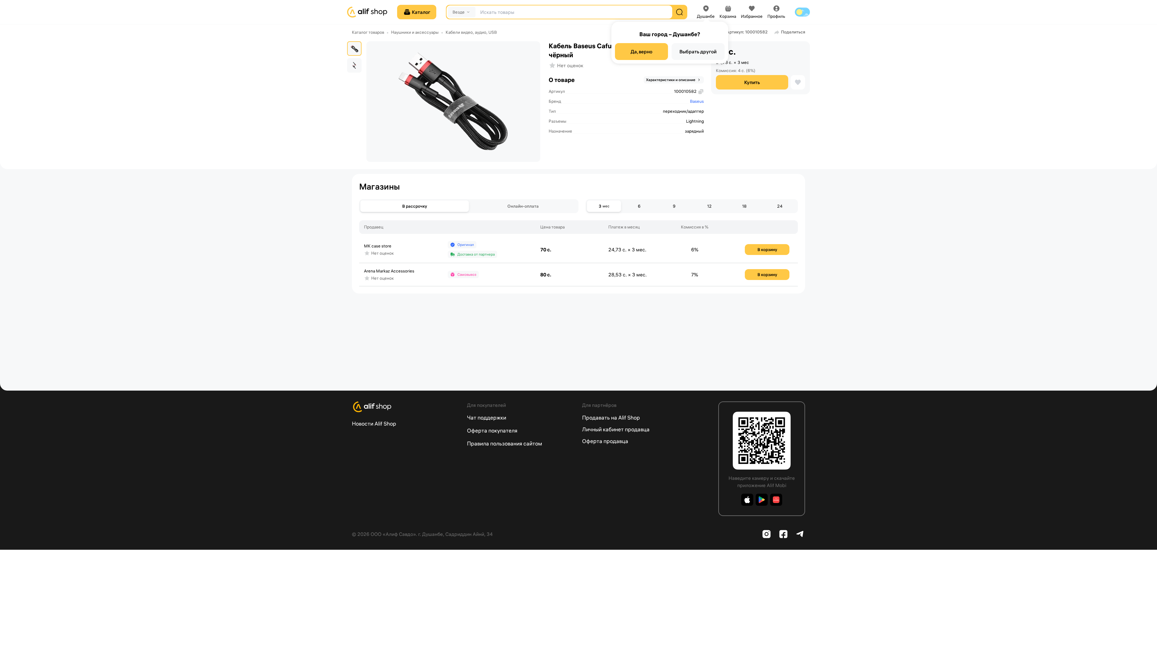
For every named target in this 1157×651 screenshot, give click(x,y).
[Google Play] (762, 500)
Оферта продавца (605, 441)
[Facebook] (783, 534)
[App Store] (747, 500)
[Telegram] (800, 534)
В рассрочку (414, 206)
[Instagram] (766, 534)
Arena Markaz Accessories (389, 271)
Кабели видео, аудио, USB (471, 32)
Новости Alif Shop (374, 423)
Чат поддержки (486, 417)
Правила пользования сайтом (504, 443)
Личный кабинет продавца (616, 429)
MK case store (377, 246)
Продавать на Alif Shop (611, 417)
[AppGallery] (776, 500)
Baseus (697, 101)
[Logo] (406, 406)
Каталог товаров (368, 32)
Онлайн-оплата (523, 206)
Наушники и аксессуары (415, 32)
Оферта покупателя (492, 430)
